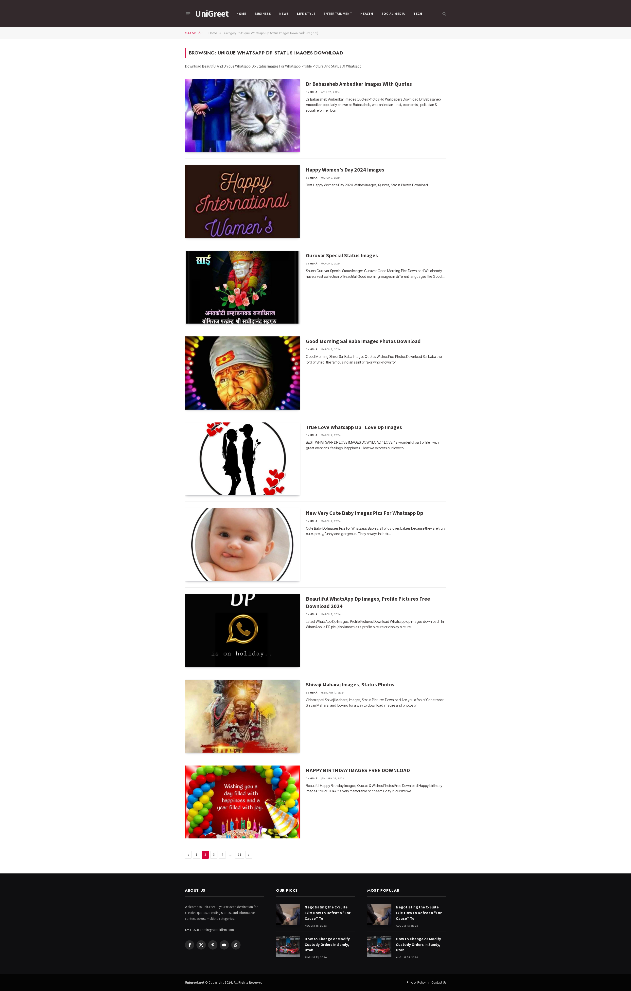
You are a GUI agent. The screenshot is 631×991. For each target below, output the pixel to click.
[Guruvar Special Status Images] (242, 287)
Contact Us (438, 982)
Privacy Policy (416, 982)
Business (263, 13)
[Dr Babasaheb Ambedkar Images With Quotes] (242, 115)
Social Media (393, 13)
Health (366, 13)
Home (241, 13)
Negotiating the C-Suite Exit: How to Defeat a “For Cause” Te (328, 912)
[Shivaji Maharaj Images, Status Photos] (242, 716)
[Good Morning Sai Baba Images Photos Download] (242, 372)
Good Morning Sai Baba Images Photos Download (363, 341)
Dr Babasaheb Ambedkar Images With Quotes (359, 83)
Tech (417, 13)
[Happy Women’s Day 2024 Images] (242, 201)
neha (313, 92)
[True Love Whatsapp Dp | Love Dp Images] (242, 458)
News (284, 13)
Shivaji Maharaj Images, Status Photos (350, 684)
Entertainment (338, 13)
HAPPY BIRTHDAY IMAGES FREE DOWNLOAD (358, 770)
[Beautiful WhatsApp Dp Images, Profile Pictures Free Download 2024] (242, 630)
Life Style (306, 13)
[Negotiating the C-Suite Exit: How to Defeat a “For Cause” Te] (288, 914)
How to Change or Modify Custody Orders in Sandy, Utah (327, 944)
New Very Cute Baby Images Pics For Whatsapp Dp (364, 512)
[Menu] (188, 13)
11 (239, 854)
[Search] (443, 13)
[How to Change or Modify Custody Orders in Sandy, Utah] (288, 946)
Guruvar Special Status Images (342, 255)
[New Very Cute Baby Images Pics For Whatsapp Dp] (242, 544)
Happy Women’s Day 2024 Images (345, 169)
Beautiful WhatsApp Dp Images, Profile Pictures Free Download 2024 (368, 602)
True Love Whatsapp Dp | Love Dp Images (354, 427)
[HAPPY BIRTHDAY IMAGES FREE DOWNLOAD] (242, 801)
